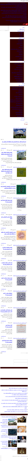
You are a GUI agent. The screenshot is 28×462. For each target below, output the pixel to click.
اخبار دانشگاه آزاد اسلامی (18, 78)
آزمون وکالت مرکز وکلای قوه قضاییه (16, 89)
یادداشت (21, 36)
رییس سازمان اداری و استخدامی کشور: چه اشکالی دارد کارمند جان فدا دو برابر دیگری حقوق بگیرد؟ (9, 437)
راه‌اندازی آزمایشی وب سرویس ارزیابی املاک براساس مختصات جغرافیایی (15, 411)
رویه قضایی (20, 58)
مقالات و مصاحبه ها (21, 31)
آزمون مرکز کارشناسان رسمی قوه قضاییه (16, 101)
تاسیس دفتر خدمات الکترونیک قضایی (16, 107)
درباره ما (22, 118)
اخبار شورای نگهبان (19, 74)
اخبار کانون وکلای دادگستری (18, 63)
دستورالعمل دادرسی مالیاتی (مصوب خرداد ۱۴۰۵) (4, 431)
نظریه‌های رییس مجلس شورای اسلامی (16, 49)
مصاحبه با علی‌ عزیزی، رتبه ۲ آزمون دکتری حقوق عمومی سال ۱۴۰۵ (16, 20)
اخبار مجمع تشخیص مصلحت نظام (17, 72)
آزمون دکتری (20, 94)
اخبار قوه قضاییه (19, 65)
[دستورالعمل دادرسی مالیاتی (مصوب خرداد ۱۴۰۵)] (12, 435)
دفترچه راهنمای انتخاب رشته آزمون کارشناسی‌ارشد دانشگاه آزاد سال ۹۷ (6, 154)
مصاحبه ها (20, 34)
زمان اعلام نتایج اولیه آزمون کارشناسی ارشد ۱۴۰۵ (9, 416)
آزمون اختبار (20, 110)
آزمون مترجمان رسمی (19, 103)
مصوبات (21, 45)
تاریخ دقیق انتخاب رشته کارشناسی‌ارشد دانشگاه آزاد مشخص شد (14, 142)
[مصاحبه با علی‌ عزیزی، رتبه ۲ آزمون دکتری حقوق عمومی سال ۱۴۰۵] (12, 446)
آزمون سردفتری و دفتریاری (18, 96)
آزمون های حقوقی (21, 85)
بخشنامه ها (20, 54)
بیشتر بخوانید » (3, 148)
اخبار (23, 61)
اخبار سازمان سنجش (19, 67)
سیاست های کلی (19, 60)
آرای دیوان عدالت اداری (18, 56)
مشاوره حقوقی (21, 29)
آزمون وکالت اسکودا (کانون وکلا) (17, 87)
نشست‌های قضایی (19, 51)
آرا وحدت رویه (20, 41)
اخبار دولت (20, 70)
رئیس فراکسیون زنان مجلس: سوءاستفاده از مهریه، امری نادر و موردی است (15, 11)
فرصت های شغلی (19, 81)
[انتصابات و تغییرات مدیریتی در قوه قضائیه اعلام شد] (21, 454)
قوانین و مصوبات (21, 38)
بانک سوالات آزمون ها (19, 112)
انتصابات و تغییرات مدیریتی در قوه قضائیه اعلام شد (18, 21)
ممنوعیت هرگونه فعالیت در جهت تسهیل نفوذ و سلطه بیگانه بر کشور (16, 16)
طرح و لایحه (20, 47)
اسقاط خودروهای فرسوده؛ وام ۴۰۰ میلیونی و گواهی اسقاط (4, 421)
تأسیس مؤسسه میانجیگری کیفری (17, 109)
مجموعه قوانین (20, 40)
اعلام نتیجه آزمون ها (19, 114)
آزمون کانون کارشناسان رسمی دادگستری (16, 100)
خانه (23, 27)
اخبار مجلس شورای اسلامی (18, 69)
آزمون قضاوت (20, 90)
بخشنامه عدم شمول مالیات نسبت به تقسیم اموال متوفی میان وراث (16, 396)
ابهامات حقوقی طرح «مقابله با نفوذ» (20, 398)
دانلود (23, 83)
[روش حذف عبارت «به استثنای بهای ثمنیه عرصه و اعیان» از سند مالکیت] (21, 432)
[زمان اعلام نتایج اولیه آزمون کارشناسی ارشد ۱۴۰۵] (21, 422)
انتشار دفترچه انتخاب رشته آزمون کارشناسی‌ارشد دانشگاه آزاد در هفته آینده (6, 171)
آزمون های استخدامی (19, 105)
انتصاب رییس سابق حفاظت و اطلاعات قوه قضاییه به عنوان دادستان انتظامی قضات (14, 10)
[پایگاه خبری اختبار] (26, 24)
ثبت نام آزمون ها (19, 116)
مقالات (21, 32)
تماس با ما (22, 119)
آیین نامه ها (20, 52)
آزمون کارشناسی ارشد (19, 92)
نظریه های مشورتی (19, 43)
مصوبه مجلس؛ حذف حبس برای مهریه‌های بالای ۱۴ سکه (16, 3)
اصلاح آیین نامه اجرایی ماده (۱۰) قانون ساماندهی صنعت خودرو (16, 409)
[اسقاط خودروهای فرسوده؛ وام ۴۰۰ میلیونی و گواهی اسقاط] (12, 425)
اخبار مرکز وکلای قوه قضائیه (18, 76)
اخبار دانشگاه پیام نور (19, 80)
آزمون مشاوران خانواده (19, 98)
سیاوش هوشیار (24, 456)
